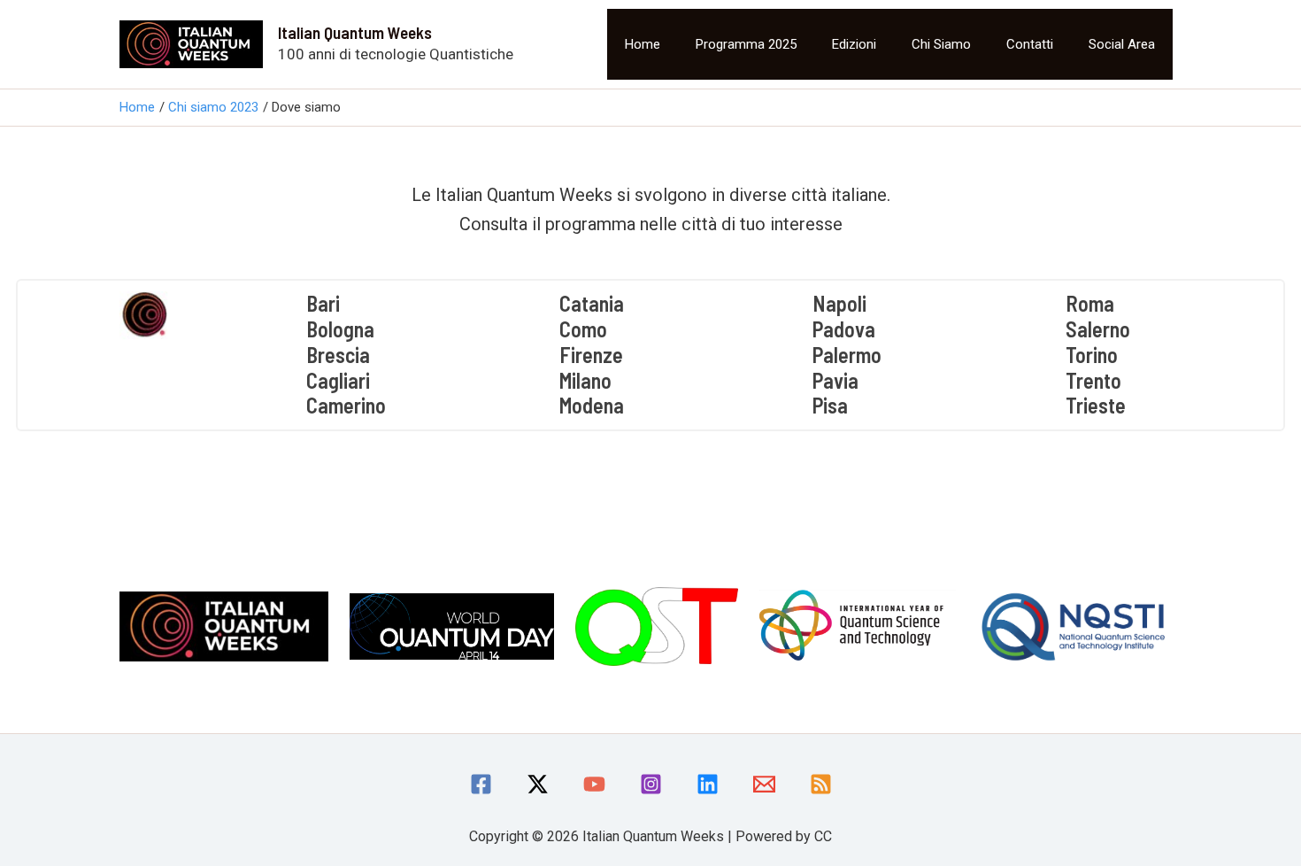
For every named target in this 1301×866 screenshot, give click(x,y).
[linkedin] (707, 784)
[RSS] (820, 784)
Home (642, 44)
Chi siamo (941, 44)
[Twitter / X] (537, 784)
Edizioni (854, 44)
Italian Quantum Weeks (355, 32)
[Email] (764, 784)
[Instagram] (651, 784)
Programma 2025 (746, 44)
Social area (1122, 44)
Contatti (1029, 44)
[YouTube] (594, 784)
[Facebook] (481, 784)
